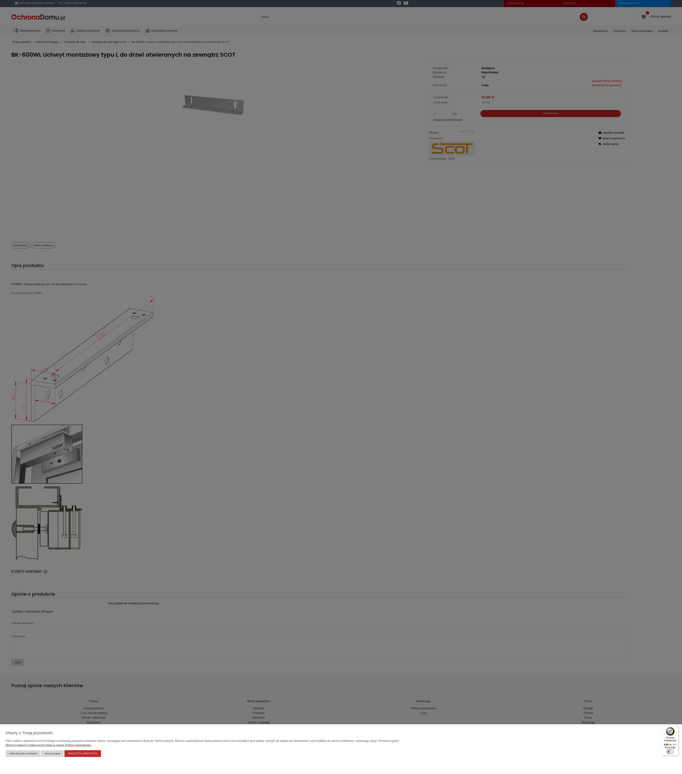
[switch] (670, 751)
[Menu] (676, 727)
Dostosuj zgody (52, 753)
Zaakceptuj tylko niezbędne (23, 753)
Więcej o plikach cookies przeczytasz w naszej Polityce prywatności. (49, 745)
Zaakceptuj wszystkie (83, 753)
